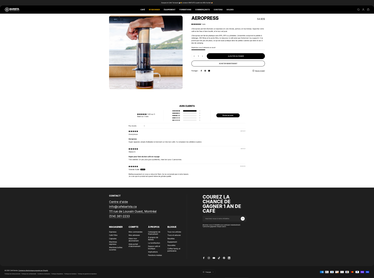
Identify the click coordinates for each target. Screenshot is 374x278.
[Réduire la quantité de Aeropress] (193, 56)
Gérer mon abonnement (134, 240)
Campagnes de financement (154, 233)
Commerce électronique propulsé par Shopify (33, 270)
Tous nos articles (174, 232)
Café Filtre (113, 235)
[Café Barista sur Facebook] (204, 258)
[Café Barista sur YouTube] (214, 258)
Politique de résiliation (70, 273)
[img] (133, 131)
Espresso (112, 232)
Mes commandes (135, 232)
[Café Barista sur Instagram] (209, 258)
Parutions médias (155, 255)
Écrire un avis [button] (228, 115)
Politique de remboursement (12, 273)
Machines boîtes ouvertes (115, 248)
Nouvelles (171, 245)
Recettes (171, 239)
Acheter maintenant (228, 64)
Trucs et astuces (174, 235)
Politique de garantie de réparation (87, 273)
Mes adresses (134, 235)
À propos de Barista (153, 238)
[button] (196, 24)
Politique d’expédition (57, 273)
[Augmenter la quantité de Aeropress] (203, 56)
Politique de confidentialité (29, 273)
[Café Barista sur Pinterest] (224, 258)
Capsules (112, 239)
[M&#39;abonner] (243, 219)
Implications (153, 252)
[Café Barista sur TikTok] (219, 258)
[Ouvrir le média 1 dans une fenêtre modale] (146, 52)
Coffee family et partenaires (173, 250)
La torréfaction (154, 243)
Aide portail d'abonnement (134, 245)
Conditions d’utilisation (43, 273)
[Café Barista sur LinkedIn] (229, 258)
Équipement (172, 242)
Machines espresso (113, 243)
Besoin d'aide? (260, 71)
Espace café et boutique (154, 247)
